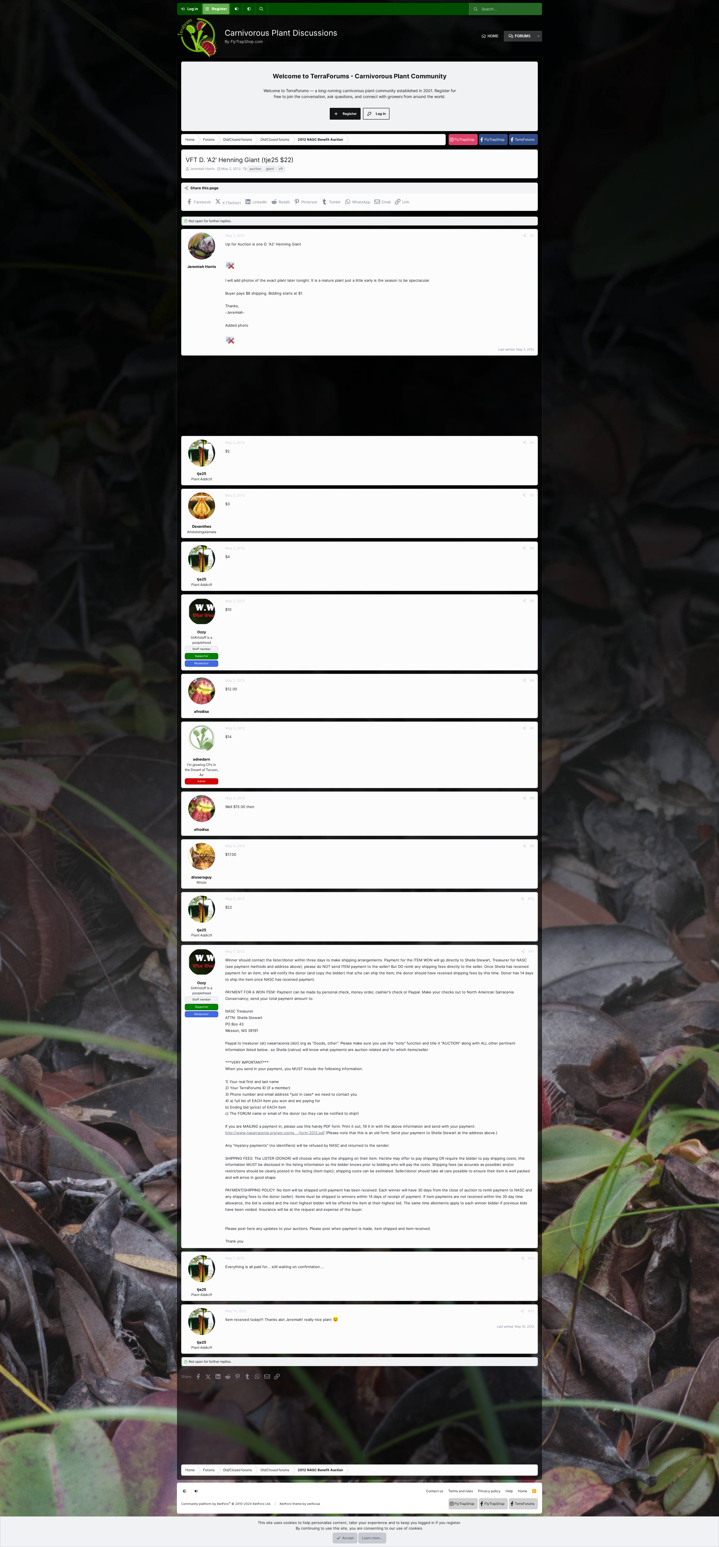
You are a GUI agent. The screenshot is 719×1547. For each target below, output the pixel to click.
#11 (531, 951)
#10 (531, 899)
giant (270, 169)
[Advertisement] (349, 395)
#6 (532, 680)
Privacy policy (489, 1491)
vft (281, 169)
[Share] (524, 235)
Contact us (434, 1491)
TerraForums (524, 139)
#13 (531, 1311)
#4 (532, 548)
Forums (523, 36)
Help (509, 1491)
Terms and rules (460, 1491)
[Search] (261, 9)
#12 (531, 1258)
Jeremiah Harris (202, 169)
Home (493, 36)
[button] (249, 9)
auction (255, 169)
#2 (532, 442)
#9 (532, 846)
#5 (532, 601)
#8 (532, 798)
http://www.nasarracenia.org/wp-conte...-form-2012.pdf (275, 1132)
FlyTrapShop (464, 139)
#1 (532, 235)
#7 (532, 728)
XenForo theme (290, 1504)
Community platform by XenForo (226, 1504)
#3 (532, 495)
